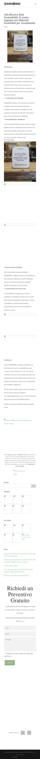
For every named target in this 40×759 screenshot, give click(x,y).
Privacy (21, 621)
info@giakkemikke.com (20, 718)
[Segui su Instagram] (23, 733)
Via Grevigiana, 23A (20, 691)
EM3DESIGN (23, 757)
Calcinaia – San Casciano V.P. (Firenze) (20, 694)
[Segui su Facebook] (29, 733)
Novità (6, 27)
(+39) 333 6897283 (20, 708)
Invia (9, 662)
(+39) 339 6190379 (20, 705)
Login (22, 754)
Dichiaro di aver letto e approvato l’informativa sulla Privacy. (18, 654)
